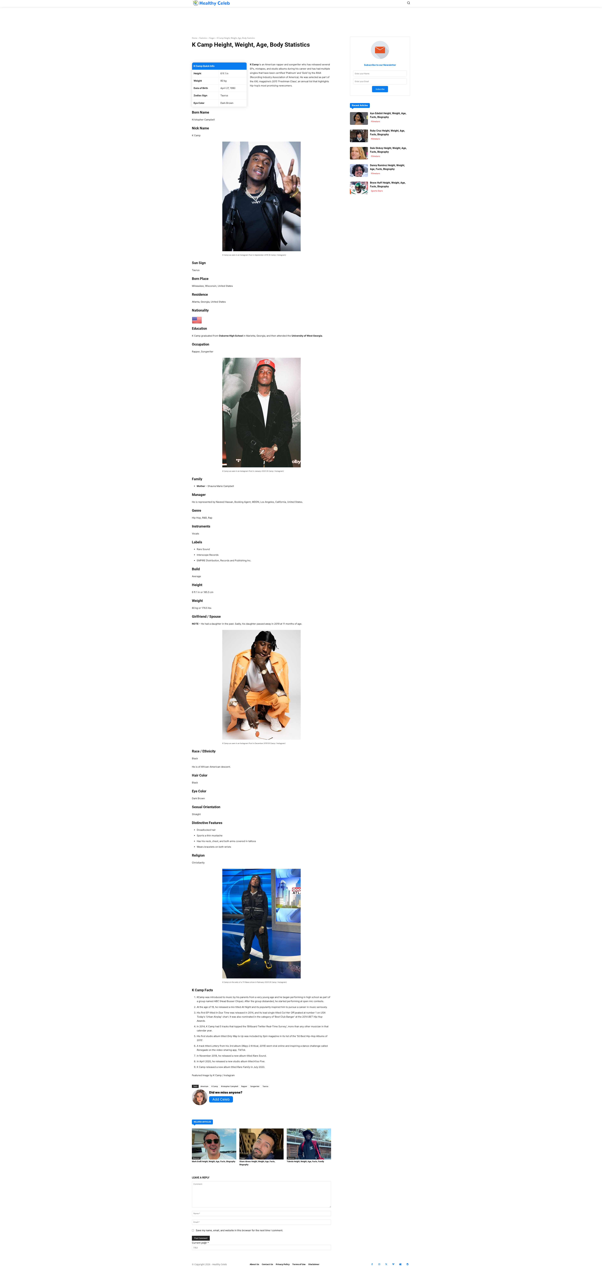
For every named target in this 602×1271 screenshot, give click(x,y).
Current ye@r (200, 1242)
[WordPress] (407, 1264)
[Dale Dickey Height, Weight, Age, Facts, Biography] (359, 153)
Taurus (265, 1086)
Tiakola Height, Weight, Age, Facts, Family (305, 1161)
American (204, 1086)
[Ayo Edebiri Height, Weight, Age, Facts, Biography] (359, 118)
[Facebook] (372, 1264)
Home (194, 38)
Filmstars (375, 121)
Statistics (203, 38)
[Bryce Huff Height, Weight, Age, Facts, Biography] (359, 188)
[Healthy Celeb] (211, 3)
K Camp (214, 1086)
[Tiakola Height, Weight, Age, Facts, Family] (309, 1143)
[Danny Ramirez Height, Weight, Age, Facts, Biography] (359, 170)
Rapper (244, 1086)
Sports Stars (377, 190)
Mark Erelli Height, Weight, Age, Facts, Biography (213, 1161)
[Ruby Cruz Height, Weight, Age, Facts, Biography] (359, 136)
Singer (212, 38)
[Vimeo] (393, 1264)
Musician (196, 1158)
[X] (386, 1264)
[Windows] (400, 1264)
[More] (299, 54)
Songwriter (254, 1086)
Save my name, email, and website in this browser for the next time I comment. (239, 1230)
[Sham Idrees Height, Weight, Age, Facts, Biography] (261, 1143)
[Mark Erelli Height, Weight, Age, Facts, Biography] (214, 1143)
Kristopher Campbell (229, 1086)
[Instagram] (379, 1264)
